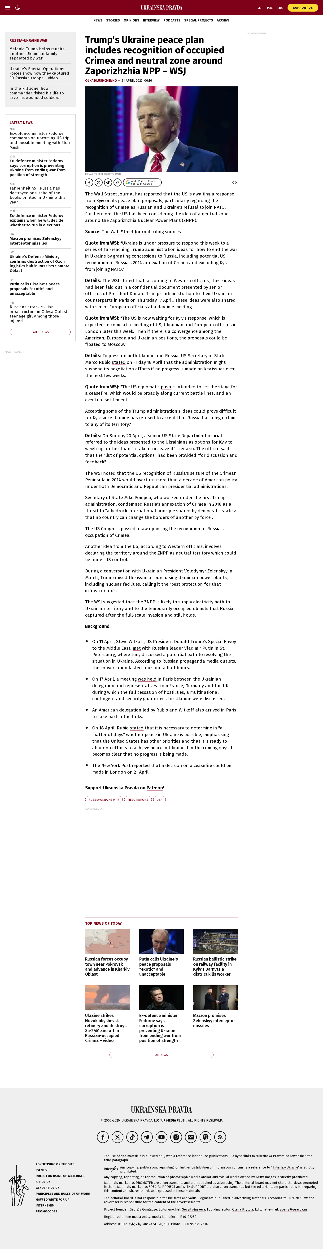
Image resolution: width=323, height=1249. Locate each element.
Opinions (131, 20)
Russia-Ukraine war (104, 799)
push (166, 387)
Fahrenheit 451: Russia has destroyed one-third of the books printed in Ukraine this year (37, 195)
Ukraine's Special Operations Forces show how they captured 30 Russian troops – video (39, 73)
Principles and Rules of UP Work (63, 1193)
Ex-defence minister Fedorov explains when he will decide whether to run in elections (36, 220)
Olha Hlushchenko (101, 81)
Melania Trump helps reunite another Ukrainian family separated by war (37, 54)
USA (159, 799)
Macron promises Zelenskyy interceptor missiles (214, 1020)
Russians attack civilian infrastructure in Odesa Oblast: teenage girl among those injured (39, 314)
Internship (45, 1205)
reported (141, 765)
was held (147, 679)
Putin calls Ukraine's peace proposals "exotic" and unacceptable (158, 967)
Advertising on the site (55, 1164)
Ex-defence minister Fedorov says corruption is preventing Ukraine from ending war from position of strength (160, 1028)
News (97, 20)
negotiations (138, 799)
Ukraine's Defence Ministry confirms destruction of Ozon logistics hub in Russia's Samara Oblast (40, 263)
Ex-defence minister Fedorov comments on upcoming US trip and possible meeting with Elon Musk (40, 140)
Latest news (21, 122)
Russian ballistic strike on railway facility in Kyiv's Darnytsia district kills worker (214, 967)
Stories (113, 20)
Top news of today (103, 923)
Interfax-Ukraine (285, 1167)
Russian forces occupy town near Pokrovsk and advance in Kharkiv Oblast (107, 967)
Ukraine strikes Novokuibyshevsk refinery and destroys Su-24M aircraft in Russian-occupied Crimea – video (106, 1028)
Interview (151, 20)
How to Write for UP (53, 1199)
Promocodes (46, 1211)
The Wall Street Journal (126, 231)
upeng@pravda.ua (293, 1209)
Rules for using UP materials (60, 1176)
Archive (223, 20)
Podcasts (171, 20)
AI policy (43, 1182)
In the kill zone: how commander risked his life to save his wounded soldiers (36, 93)
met (137, 648)
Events (41, 1170)
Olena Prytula (242, 1209)
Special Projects (198, 20)
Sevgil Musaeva (193, 1209)
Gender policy (47, 1188)
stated (119, 362)
